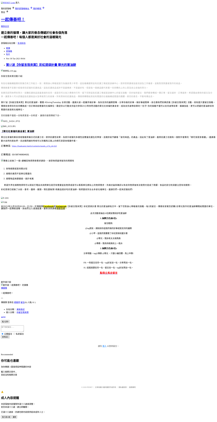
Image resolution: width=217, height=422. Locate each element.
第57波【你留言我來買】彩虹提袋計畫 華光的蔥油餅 (41, 64)
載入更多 (5, 322)
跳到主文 (5, 26)
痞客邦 (17, 302)
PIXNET (90, 387)
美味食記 (21, 309)
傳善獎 (4, 288)
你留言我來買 (23, 312)
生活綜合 (22, 43)
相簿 (8, 48)
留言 (23, 302)
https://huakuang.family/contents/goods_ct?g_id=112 (34, 146)
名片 (8, 54)
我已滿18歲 (6, 417)
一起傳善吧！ (13, 19)
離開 (14, 417)
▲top (3, 317)
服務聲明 (132, 387)
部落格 (9, 51)
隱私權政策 (123, 387)
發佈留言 (5, 337)
